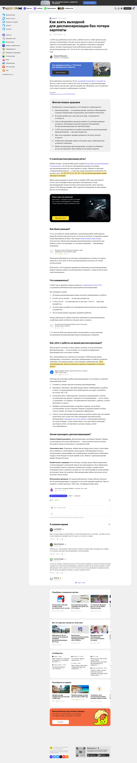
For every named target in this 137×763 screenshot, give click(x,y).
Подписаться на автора (59, 495)
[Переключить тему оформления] (121, 8)
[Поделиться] (65, 34)
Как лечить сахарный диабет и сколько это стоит (71, 488)
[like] (57, 539)
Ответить (52, 539)
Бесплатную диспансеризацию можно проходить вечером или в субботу (71, 325)
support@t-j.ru (59, 748)
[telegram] (54, 756)
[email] (51, 756)
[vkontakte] (57, 756)
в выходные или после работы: (75, 419)
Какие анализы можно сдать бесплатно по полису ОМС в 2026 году (71, 371)
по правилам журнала (77, 517)
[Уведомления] (118, 8)
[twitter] (60, 756)
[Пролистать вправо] (110, 599)
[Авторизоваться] (133, 8)
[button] (136, 1)
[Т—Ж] (12, 8)
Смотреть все (6, 74)
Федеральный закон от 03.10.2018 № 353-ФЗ (62, 94)
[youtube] (64, 756)
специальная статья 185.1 (92, 285)
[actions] (65, 539)
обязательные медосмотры (90, 239)
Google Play (92, 755)
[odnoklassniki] (67, 756)
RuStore (103, 755)
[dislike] (62, 539)
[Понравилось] (56, 328)
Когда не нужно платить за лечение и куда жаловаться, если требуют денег (69, 250)
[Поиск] (115, 8)
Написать (127, 8)
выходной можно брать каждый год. (92, 81)
